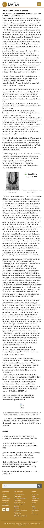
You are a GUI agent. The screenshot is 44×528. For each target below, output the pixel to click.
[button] (39, 4)
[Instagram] (7, 509)
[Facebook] (3, 509)
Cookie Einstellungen (5, 504)
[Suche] (39, 486)
